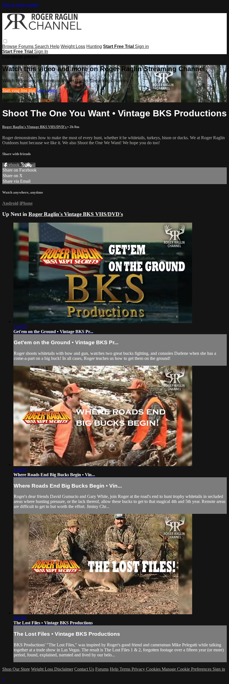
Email (30, 164)
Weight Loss (73, 46)
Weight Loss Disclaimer (52, 669)
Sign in (142, 46)
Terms (126, 669)
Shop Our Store (16, 669)
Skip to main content (20, 4)
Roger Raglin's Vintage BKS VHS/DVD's (34, 127)
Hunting (94, 46)
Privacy (139, 669)
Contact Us (84, 669)
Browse (10, 46)
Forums (26, 46)
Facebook (11, 164)
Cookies (154, 669)
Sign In (41, 51)
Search (42, 46)
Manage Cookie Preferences (187, 669)
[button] (5, 41)
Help (54, 46)
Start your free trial (19, 90)
